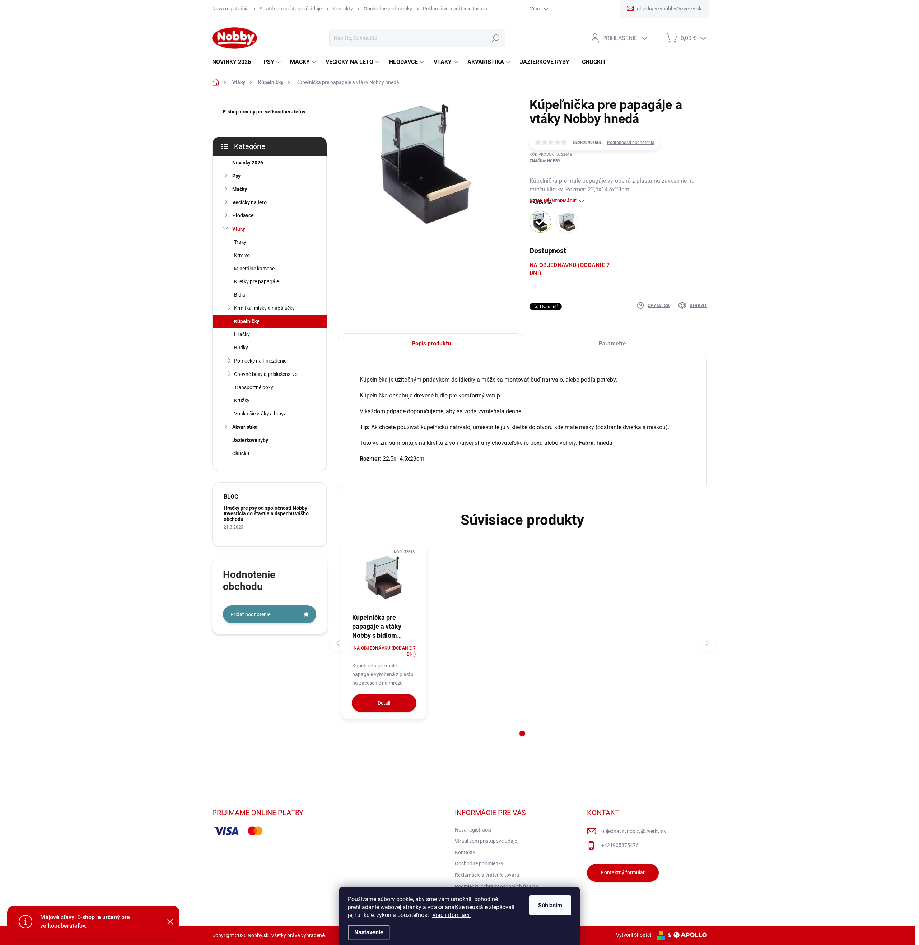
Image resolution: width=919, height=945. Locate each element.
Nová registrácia (230, 8)
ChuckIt (240, 453)
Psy (236, 176)
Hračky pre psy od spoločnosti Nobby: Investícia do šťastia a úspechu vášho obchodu (266, 513)
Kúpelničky (246, 321)
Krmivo (242, 255)
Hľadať (495, 38)
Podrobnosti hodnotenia (630, 142)
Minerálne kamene (254, 268)
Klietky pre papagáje (256, 281)
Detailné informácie (553, 201)
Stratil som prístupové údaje (291, 8)
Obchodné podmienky (388, 8)
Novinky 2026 (247, 163)
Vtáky (238, 229)
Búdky (241, 347)
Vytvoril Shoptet (634, 935)
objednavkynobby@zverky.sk (633, 831)
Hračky (242, 334)
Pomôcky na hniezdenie (260, 361)
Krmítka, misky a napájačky (264, 308)
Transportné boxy (253, 387)
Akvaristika (245, 427)
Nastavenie (368, 932)
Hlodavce (243, 215)
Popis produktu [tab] (431, 343)
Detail (384, 703)
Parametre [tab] (612, 343)
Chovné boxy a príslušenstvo (266, 374)
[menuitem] (234, 62)
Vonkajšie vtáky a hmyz (260, 413)
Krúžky (241, 400)
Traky (240, 242)
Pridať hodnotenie (250, 614)
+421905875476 (620, 845)
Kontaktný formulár (623, 872)
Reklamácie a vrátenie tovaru (455, 8)
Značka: (545, 161)
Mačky (239, 189)
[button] (522, 733)
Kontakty (342, 8)
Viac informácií (451, 915)
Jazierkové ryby (250, 440)
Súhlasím (550, 905)
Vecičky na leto (249, 202)
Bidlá (239, 295)
